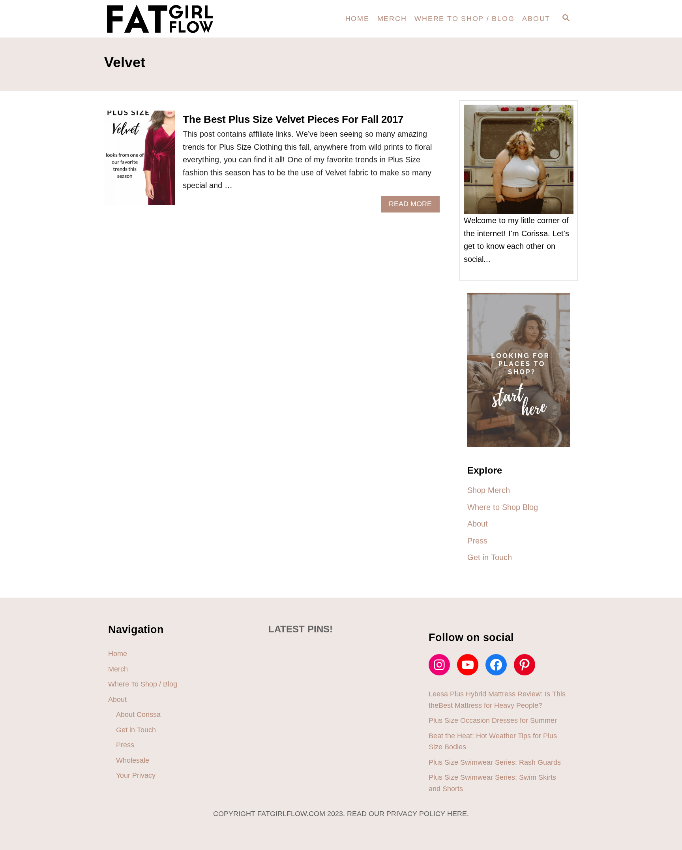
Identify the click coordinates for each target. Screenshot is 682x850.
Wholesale (132, 760)
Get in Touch (136, 730)
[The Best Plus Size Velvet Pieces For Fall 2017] (139, 162)
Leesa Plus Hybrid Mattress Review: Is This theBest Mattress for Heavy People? (497, 699)
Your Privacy (136, 775)
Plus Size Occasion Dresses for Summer (493, 720)
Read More (413, 205)
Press (125, 745)
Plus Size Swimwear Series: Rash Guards (495, 762)
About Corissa (138, 714)
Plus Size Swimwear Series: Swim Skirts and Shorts (492, 782)
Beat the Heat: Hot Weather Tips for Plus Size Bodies (493, 741)
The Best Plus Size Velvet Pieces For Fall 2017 (293, 119)
